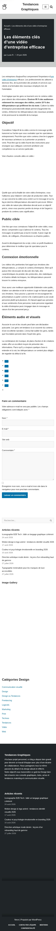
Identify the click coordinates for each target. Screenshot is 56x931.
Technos (5, 718)
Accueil (7, 26)
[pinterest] (6, 380)
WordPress (37, 920)
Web (4, 731)
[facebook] (6, 361)
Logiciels (5, 705)
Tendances (6, 723)
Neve (16, 920)
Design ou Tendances (11, 696)
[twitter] (6, 366)
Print (4, 714)
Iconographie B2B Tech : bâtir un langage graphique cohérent (27, 534)
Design (5, 691)
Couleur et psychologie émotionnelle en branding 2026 (25, 549)
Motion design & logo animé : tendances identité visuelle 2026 (28, 542)
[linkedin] (6, 371)
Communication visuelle (12, 687)
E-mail (5, 429)
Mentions (44, 925)
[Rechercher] (51, 6)
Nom (4, 418)
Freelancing (7, 700)
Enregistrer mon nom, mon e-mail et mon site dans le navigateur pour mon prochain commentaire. (24, 487)
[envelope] (6, 376)
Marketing (6, 709)
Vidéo (4, 727)
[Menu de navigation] (45, 7)
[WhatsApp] (6, 385)
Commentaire (8, 450)
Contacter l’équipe (27, 925)
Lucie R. (10, 55)
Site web (5, 439)
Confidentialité (28, 928)
